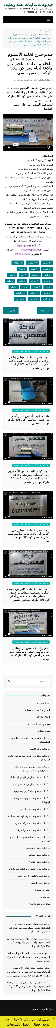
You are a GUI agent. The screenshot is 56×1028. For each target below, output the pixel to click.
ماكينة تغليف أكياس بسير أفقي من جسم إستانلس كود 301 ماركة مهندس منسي (28, 419)
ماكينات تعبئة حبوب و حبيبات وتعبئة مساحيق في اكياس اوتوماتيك (32, 768)
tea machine (43, 703)
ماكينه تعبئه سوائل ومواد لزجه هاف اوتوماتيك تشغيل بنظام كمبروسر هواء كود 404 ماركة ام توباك (29, 928)
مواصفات (45, 897)
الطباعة (17, 263)
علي (9, 281)
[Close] (53, 1018)
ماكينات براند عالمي (40, 749)
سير (11, 275)
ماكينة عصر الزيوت (40, 883)
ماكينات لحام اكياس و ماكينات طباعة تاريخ (31, 80)
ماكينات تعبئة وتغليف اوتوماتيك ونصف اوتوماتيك (31, 800)
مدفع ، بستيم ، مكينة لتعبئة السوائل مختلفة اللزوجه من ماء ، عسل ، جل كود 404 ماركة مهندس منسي (28, 957)
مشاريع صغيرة (42, 890)
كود (24, 287)
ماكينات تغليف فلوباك (39, 862)
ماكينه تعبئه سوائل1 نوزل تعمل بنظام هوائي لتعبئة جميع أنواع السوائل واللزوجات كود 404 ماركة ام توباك (28, 942)
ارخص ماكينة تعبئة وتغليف (37, 710)
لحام (13, 287)
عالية (21, 281)
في (47, 287)
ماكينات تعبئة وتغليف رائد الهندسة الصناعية (29, 816)
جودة (34, 275)
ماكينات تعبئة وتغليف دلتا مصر (35, 809)
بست (33, 269)
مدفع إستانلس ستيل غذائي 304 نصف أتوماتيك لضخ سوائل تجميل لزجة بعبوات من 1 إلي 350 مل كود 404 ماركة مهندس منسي (28, 972)
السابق (43, 310)
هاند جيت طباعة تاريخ (39, 903)
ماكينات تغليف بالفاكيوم (38, 848)
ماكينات (19, 293)
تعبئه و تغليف (43, 731)
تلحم (47, 275)
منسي (32, 299)
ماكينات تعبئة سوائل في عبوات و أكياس (30, 784)
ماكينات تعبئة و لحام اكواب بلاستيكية (32, 791)
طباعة (33, 281)
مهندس (19, 299)
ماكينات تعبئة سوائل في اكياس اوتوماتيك (30, 777)
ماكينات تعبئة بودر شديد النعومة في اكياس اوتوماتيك (29, 758)
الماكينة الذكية (43, 717)
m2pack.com (22, 253)
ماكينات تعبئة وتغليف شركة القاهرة (32, 823)
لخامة (46, 293)
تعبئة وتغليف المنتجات (39, 724)
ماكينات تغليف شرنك (39, 855)
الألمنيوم (31, 263)
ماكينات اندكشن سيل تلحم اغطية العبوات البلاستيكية (29, 740)
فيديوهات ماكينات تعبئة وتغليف (28, 4)
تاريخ (21, 269)
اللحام (46, 269)
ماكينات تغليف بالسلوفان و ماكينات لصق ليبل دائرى (30, 839)
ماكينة (46, 299)
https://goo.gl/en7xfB (28, 245)
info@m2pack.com (31, 249)
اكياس (46, 263)
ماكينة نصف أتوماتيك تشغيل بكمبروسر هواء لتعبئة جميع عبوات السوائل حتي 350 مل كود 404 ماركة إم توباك (28, 986)
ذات (22, 275)
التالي (13, 310)
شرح (46, 281)
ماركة (33, 293)
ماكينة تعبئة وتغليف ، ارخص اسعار (33, 876)
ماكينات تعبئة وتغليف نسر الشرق (33, 830)
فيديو (35, 287)
